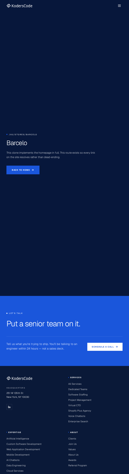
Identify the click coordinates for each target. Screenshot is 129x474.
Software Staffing (78, 394)
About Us (73, 454)
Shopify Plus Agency (79, 410)
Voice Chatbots (76, 416)
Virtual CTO (74, 405)
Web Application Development (23, 449)
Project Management (79, 399)
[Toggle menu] (119, 6)
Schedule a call (105, 346)
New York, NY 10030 (17, 396)
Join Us (72, 443)
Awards (72, 460)
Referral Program (77, 465)
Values (72, 449)
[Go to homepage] (19, 5)
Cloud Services (14, 470)
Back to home (23, 170)
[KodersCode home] (19, 378)
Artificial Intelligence (17, 438)
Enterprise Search (78, 421)
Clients (72, 438)
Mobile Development (18, 454)
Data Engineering (16, 465)
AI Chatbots (13, 460)
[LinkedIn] (9, 407)
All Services (74, 383)
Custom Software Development (24, 443)
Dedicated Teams (77, 389)
